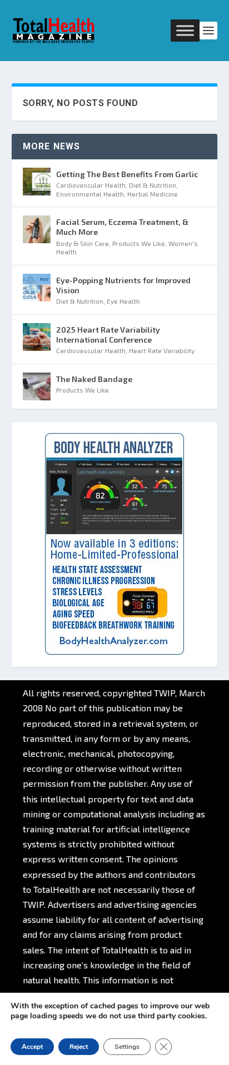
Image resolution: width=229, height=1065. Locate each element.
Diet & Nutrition (152, 185)
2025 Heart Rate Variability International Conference (108, 334)
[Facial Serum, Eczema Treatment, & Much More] (37, 229)
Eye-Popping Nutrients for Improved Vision (123, 285)
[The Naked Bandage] (37, 386)
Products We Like (138, 243)
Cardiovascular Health (91, 185)
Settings (127, 1046)
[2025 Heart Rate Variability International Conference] (37, 337)
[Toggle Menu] (185, 30)
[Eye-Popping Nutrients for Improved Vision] (37, 288)
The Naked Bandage (94, 379)
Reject (78, 1046)
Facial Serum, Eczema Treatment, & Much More (122, 227)
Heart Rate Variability (162, 350)
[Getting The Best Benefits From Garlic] (37, 181)
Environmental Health (90, 194)
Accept (32, 1046)
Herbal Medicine (152, 194)
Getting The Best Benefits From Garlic (127, 174)
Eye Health (123, 301)
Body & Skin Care (82, 243)
